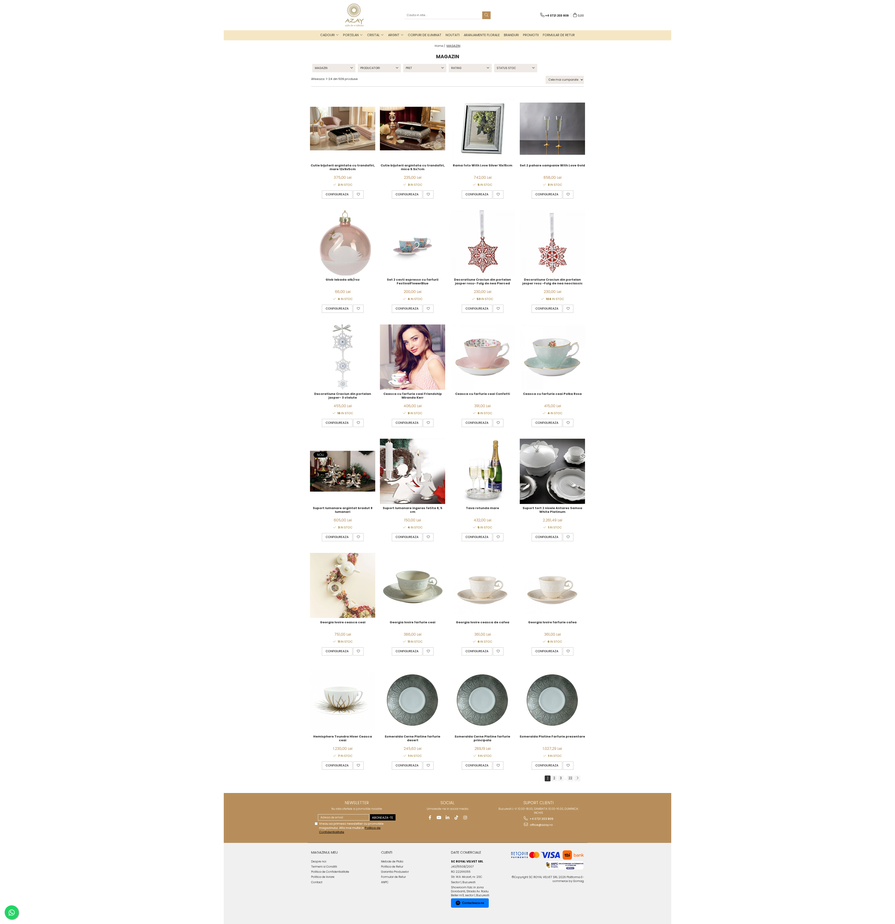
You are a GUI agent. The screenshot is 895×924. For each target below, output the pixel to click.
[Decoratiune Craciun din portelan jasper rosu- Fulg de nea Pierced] (482, 243)
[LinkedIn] (448, 818)
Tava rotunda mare (482, 508)
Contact (316, 882)
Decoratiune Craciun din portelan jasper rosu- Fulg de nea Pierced (482, 282)
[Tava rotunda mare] (482, 471)
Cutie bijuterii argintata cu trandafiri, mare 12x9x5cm (343, 168)
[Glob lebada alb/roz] (342, 243)
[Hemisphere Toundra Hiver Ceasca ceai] (342, 700)
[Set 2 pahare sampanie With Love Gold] (552, 129)
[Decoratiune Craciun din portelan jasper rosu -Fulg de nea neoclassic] (552, 243)
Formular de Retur (559, 35)
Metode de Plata (392, 861)
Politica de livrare (322, 877)
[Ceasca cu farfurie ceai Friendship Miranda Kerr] (412, 357)
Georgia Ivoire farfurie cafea (552, 622)
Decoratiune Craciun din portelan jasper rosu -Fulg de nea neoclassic (552, 282)
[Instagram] (465, 818)
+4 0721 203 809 (541, 819)
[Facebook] (430, 818)
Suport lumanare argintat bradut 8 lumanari (342, 510)
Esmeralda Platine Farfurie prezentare (552, 737)
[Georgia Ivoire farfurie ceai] (412, 585)
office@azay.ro (541, 825)
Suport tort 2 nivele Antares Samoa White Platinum (552, 510)
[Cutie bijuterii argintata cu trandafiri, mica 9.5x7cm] (412, 128)
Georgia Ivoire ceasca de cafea (482, 622)
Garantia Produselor (395, 872)
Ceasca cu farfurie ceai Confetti (482, 394)
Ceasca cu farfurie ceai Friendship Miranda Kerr (412, 396)
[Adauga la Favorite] (358, 194)
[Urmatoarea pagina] (577, 778)
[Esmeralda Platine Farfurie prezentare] (552, 699)
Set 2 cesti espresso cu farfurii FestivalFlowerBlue (412, 282)
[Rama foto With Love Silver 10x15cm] (482, 128)
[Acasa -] (354, 15)
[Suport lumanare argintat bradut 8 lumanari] (342, 471)
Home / (440, 46)
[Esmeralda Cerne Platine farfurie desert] (412, 699)
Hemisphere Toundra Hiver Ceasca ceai (342, 739)
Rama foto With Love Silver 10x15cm (482, 166)
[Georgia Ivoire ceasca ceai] (342, 585)
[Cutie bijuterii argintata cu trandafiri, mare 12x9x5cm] (342, 128)
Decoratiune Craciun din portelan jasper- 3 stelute (342, 396)
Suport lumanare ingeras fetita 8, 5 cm (412, 510)
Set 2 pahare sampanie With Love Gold (552, 166)
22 (570, 778)
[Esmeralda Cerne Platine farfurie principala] (482, 699)
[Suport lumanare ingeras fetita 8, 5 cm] (412, 471)
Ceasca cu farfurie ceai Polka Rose (552, 394)
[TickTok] (456, 818)
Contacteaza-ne (473, 903)
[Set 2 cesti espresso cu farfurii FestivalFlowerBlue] (412, 243)
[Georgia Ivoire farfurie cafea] (552, 585)
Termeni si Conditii (324, 867)
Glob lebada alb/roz (343, 280)
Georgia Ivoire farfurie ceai (412, 622)
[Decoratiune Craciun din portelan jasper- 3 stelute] (342, 357)
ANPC (385, 882)
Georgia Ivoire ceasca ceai (342, 622)
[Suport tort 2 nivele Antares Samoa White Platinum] (552, 471)
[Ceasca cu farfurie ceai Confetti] (482, 357)
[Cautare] (486, 15)
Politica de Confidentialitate (330, 872)
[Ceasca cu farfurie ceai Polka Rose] (552, 357)
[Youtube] (439, 818)
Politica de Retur (392, 867)
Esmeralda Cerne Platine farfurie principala (482, 739)
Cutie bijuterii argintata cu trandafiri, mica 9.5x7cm (413, 168)
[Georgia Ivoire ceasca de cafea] (482, 585)
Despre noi (318, 861)
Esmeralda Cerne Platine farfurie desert (412, 739)
